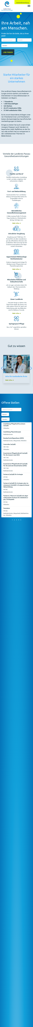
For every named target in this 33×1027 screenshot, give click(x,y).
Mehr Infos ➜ (16, 223)
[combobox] (24, 40)
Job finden (8, 52)
